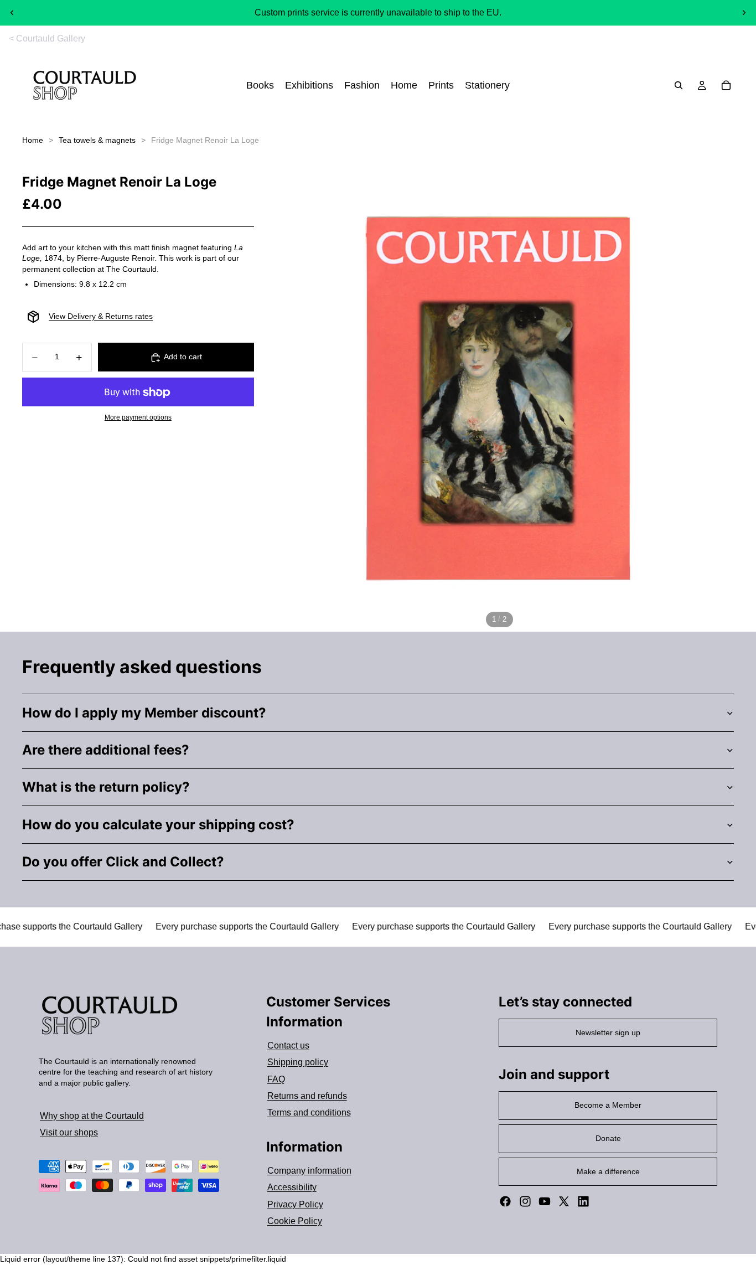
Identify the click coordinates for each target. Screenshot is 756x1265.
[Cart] (726, 86)
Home (32, 140)
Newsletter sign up (608, 1032)
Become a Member (607, 1105)
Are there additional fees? (105, 750)
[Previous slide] (12, 13)
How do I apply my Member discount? (144, 713)
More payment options (138, 417)
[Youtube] (544, 1201)
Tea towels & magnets (97, 140)
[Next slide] (744, 13)
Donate (608, 1138)
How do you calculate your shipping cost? (158, 825)
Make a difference (608, 1171)
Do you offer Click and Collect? (123, 862)
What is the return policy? (106, 787)
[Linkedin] (583, 1201)
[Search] (678, 86)
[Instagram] (525, 1201)
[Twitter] (564, 1201)
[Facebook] (505, 1201)
